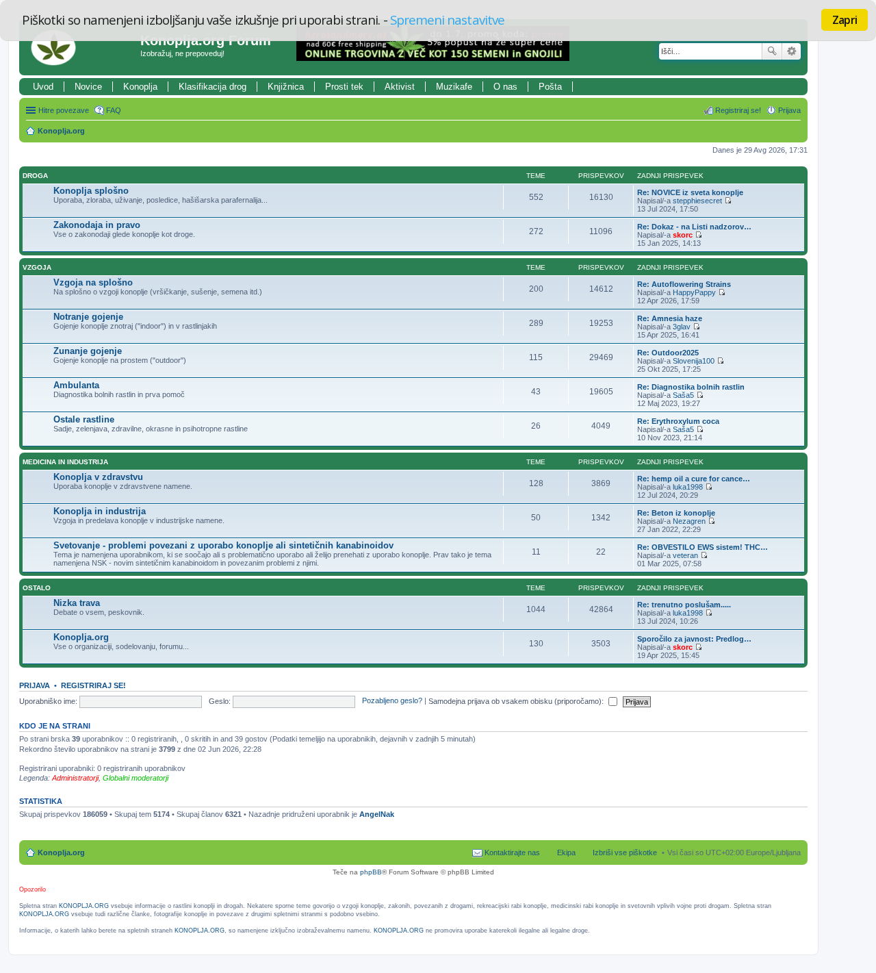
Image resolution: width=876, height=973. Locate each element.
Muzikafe (454, 86)
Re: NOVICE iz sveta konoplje (690, 192)
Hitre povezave (63, 110)
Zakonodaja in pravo (96, 225)
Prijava (34, 685)
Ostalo (37, 588)
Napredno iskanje (791, 51)
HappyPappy (694, 292)
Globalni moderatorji (135, 778)
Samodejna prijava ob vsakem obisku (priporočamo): (517, 701)
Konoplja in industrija (99, 511)
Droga (35, 175)
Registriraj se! (93, 685)
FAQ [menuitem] (113, 110)
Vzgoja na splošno (93, 282)
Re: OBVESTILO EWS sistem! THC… (702, 547)
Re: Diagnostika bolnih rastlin (691, 387)
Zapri (844, 19)
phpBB (371, 872)
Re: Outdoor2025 (668, 353)
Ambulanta (76, 385)
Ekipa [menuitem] (566, 852)
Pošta (550, 86)
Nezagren (689, 521)
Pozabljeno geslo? (392, 701)
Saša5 (683, 395)
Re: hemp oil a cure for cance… (693, 479)
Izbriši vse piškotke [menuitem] (625, 852)
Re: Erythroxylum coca (678, 421)
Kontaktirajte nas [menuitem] (512, 852)
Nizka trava (76, 603)
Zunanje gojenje (87, 351)
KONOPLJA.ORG (84, 905)
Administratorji (75, 778)
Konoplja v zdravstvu (98, 477)
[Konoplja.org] (81, 47)
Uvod (43, 86)
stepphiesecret (697, 201)
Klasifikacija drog (212, 86)
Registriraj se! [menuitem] (738, 110)
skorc (683, 235)
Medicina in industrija (65, 462)
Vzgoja (37, 267)
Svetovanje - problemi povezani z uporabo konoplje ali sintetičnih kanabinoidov (223, 545)
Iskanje (772, 51)
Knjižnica (286, 86)
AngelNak (376, 814)
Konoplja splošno (91, 191)
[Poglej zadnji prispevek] (728, 201)
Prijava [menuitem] (789, 110)
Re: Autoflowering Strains (684, 284)
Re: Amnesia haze (669, 318)
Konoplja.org (61, 131)
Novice (88, 86)
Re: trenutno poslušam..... (684, 605)
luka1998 (688, 487)
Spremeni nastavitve (447, 19)
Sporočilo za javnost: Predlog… (694, 639)
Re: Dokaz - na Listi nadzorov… (694, 227)
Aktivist (400, 86)
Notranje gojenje (88, 317)
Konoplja (140, 86)
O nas (505, 86)
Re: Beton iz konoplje (676, 513)
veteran (685, 555)
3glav (682, 327)
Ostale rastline (83, 419)
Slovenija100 (693, 361)
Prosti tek (344, 86)
